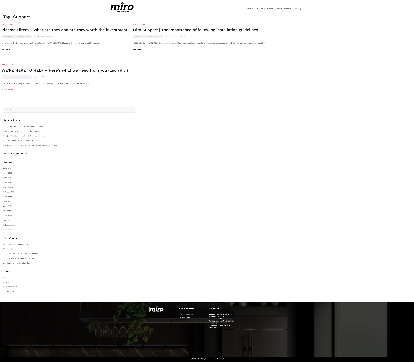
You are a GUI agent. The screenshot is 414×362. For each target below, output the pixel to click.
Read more (7, 49)
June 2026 (7, 173)
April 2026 (7, 182)
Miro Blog (297, 9)
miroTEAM (40, 36)
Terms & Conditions (186, 315)
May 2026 (7, 178)
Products (259, 9)
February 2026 (9, 192)
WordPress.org (9, 291)
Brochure (288, 9)
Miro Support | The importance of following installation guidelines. (196, 30)
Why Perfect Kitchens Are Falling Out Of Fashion (23, 126)
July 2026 (7, 168)
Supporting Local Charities (18, 263)
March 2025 (8, 220)
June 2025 (7, 206)
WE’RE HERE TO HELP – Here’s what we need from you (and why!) (65, 70)
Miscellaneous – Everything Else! (20, 258)
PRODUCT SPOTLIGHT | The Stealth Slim (20, 141)
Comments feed (10, 287)
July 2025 (7, 201)
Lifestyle (10, 249)
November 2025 (9, 197)
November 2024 (10, 230)
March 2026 (8, 187)
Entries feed (8, 282)
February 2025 (9, 225)
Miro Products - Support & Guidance (16, 36)
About (249, 9)
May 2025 (7, 211)
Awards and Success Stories (19, 244)
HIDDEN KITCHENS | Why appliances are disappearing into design (30, 145)
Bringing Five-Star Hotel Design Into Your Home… (24, 136)
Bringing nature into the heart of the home (21, 131)
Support (279, 9)
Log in (6, 277)
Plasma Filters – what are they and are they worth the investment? (66, 30)
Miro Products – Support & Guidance (22, 254)
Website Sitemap (185, 317)
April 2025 (7, 216)
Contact (270, 9)
